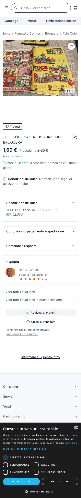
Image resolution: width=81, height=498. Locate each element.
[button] (40, 202)
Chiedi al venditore (43, 321)
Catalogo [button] (11, 21)
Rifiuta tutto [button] (60, 481)
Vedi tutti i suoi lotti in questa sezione (34, 300)
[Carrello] (75, 7)
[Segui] (71, 46)
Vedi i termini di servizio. (22, 334)
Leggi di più (71, 442)
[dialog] (40, 460)
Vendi (32, 21)
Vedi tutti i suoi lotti (20, 292)
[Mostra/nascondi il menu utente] (5, 8)
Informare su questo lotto (40, 357)
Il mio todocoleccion (61, 21)
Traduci (15, 126)
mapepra (12, 262)
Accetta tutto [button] (21, 481)
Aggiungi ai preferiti (43, 312)
